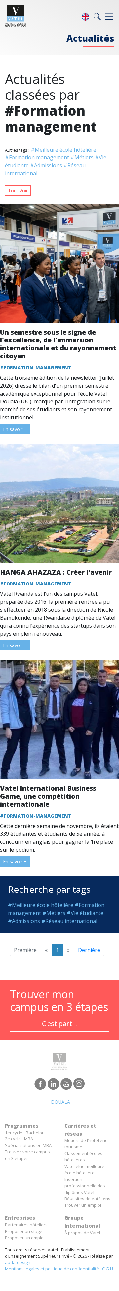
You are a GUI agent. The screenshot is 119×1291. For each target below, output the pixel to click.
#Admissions (46, 165)
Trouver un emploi (82, 1205)
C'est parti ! (59, 1023)
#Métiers (82, 157)
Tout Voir (18, 190)
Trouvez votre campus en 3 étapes (27, 1155)
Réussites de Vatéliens (87, 1198)
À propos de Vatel (82, 1233)
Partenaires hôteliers (26, 1225)
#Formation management (37, 157)
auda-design (17, 1262)
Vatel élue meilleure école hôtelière (84, 1169)
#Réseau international (69, 921)
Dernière (89, 949)
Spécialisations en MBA (28, 1145)
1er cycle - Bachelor (24, 1133)
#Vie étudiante (85, 913)
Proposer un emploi (25, 1238)
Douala (60, 1102)
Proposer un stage (23, 1231)
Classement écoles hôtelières (83, 1156)
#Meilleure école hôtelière (63, 149)
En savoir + (15, 429)
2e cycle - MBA (19, 1139)
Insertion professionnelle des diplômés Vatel (84, 1185)
